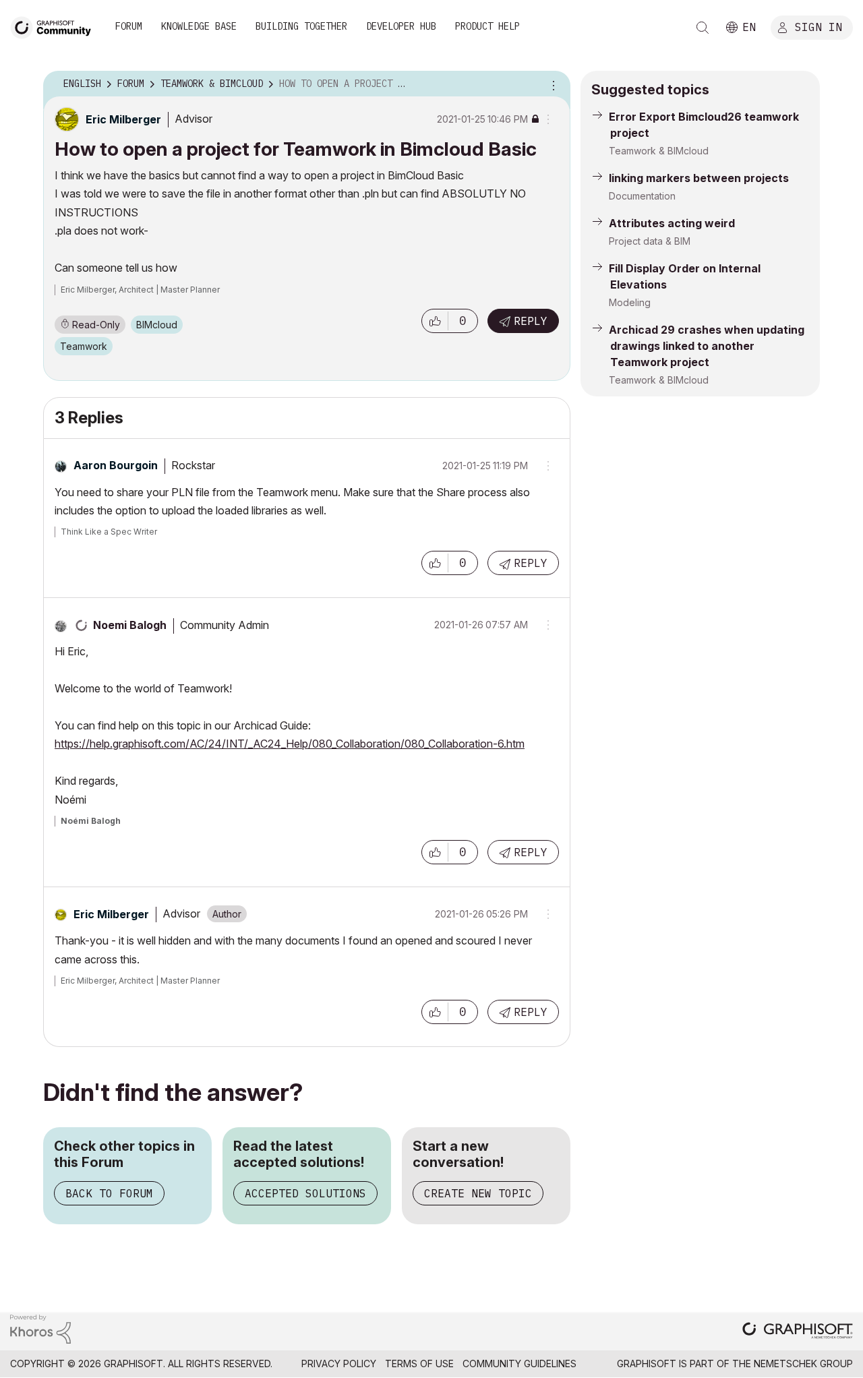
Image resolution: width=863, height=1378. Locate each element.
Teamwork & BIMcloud (659, 150)
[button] (435, 320)
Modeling (630, 302)
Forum (128, 26)
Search (702, 27)
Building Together (301, 26)
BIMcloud (156, 324)
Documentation (642, 196)
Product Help (487, 26)
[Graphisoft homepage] (797, 1331)
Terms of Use (419, 1363)
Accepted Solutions (305, 1193)
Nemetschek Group (803, 1363)
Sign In (818, 26)
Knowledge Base (199, 26)
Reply (530, 321)
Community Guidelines (519, 1363)
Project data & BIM (649, 241)
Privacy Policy (338, 1363)
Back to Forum (109, 1193)
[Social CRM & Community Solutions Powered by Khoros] (40, 1328)
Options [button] (551, 84)
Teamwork (83, 346)
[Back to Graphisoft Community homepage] (55, 26)
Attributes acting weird (672, 223)
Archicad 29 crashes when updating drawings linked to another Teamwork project (706, 346)
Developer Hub (401, 26)
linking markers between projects (699, 178)
